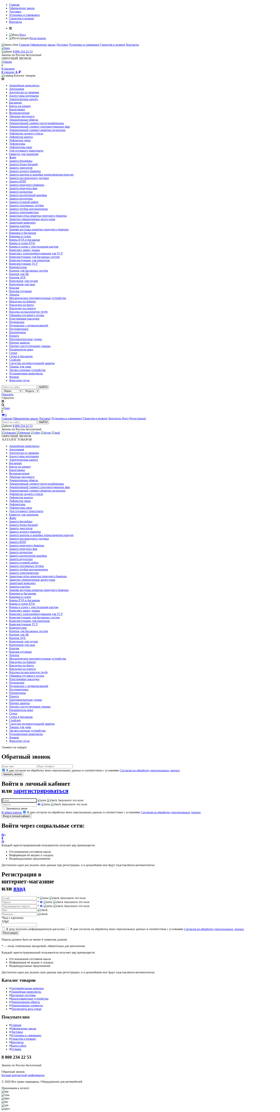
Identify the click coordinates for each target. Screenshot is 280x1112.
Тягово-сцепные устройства (27, 370)
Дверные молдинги (21, 116)
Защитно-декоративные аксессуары (32, 219)
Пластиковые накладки (24, 318)
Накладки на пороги (22, 308)
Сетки (13, 352)
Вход (22, 34)
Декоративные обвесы (23, 119)
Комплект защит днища (24, 250)
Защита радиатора (21, 191)
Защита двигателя (20, 167)
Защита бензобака (20, 160)
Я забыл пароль (12, 812)
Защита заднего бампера (25, 171)
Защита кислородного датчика (29, 178)
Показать (7, 394)
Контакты (15, 21)
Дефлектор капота (21, 136)
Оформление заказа (21, 8)
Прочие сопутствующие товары (29, 346)
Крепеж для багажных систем (28, 270)
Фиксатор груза (19, 380)
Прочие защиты (19, 342)
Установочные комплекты (26, 373)
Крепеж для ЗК (19, 274)
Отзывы (16, 1049)
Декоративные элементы (27, 1005)
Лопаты (14, 294)
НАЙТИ (43, 387)
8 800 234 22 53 (23, 51)
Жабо (12, 157)
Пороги (14, 335)
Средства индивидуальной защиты (32, 363)
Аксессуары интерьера (24, 95)
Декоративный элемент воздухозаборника (36, 123)
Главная (14, 4)
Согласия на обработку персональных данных (150, 770)
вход (19, 888)
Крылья (14, 287)
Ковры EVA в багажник (24, 239)
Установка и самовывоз (24, 15)
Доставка (15, 11)
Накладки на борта (21, 304)
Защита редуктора (21, 198)
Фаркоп (14, 376)
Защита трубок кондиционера (28, 208)
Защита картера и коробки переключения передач (41, 174)
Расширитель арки (21, 349)
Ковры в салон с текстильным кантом (33, 246)
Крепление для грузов (23, 280)
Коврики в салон (20, 236)
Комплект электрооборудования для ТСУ (36, 253)
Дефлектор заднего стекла (26, 133)
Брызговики (17, 109)
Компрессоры (18, 267)
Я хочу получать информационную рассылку (35, 929)
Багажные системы (23, 995)
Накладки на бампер (22, 301)
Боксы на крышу (20, 106)
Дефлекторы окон (20, 147)
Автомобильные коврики (27, 988)
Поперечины (17, 332)
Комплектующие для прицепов (29, 260)
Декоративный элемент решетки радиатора (37, 130)
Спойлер (15, 359)
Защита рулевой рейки (23, 202)
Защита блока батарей (23, 164)
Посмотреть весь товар (26, 1008)
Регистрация (37, 38)
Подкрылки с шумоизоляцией (28, 325)
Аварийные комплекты (24, 85)
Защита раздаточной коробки (28, 195)
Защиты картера (19, 226)
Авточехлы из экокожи (24, 92)
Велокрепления (19, 112)
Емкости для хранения (23, 154)
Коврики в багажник (22, 232)
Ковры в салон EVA (22, 243)
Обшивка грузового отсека (26, 315)
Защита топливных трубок (26, 205)
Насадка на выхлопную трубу (28, 311)
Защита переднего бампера (26, 184)
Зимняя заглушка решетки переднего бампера (39, 229)
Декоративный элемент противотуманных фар (39, 126)
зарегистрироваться (40, 790)
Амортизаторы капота (23, 99)
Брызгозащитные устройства (29, 998)
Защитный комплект (22, 222)
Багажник (15, 102)
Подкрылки (16, 322)
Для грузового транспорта (26, 150)
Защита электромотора (24, 212)
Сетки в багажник (21, 356)
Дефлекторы (17, 143)
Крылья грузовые (20, 291)
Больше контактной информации (23, 1075)
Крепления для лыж (22, 284)
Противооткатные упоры (25, 339)
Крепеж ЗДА (17, 277)
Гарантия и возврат (21, 18)
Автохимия (16, 88)
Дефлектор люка (20, 140)
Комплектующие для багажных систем (34, 256)
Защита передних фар (23, 188)
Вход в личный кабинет (16, 816)
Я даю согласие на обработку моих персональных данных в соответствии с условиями (93, 770)
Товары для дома (20, 366)
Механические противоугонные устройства (37, 298)
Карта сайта (18, 1045)
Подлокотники (18, 328)
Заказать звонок (12, 774)
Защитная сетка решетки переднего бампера (38, 215)
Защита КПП (17, 181)
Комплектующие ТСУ (23, 263)
